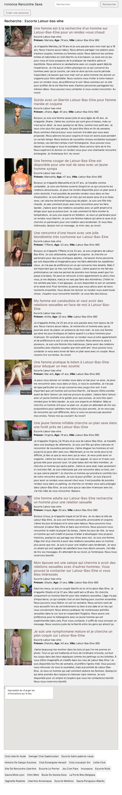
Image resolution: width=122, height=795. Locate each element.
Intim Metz (33, 774)
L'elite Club (99, 762)
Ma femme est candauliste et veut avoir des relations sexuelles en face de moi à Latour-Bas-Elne (72, 305)
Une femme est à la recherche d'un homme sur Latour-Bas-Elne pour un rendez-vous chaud (71, 30)
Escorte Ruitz (102, 768)
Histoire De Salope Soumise (20, 762)
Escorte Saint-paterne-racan (77, 756)
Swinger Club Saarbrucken (44, 756)
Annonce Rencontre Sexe (23, 4)
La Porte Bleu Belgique (82, 774)
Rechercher (109, 4)
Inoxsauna (86, 768)
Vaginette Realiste (15, 780)
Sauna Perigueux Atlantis (90, 780)
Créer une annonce (17, 12)
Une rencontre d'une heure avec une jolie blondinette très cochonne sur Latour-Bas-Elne (71, 235)
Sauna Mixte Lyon (14, 774)
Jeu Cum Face (70, 768)
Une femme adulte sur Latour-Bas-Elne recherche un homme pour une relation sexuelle (73, 500)
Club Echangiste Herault (52, 762)
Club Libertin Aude (15, 756)
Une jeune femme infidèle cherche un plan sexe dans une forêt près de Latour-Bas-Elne (75, 425)
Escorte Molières (64, 780)
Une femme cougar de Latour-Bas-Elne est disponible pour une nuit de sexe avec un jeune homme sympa (71, 165)
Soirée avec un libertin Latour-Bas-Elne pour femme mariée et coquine (75, 102)
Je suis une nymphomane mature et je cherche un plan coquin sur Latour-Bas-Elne (73, 633)
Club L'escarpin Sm (79, 762)
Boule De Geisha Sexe (54, 774)
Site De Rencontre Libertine (20, 768)
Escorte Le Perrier (49, 768)
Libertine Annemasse (40, 780)
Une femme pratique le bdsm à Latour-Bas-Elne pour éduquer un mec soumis (71, 364)
